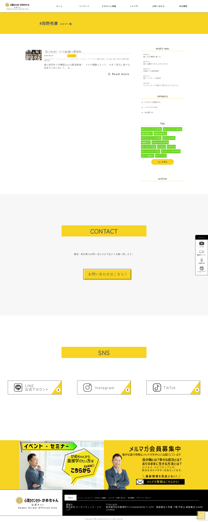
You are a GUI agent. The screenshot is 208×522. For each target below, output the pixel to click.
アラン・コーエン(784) (152, 138)
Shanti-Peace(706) (160, 142)
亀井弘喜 (100, 59)
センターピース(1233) (173, 129)
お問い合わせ (158, 6)
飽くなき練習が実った (152, 56)
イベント (67, 59)
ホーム (59, 6)
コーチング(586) (149, 147)
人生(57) (162, 147)
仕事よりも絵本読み (151, 71)
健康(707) (146, 142)
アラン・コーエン (56, 59)
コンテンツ (84, 6)
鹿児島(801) (147, 133)
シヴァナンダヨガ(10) (171, 151)
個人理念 (113, 59)
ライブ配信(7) (148, 155)
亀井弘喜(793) (160, 133)
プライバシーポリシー (144, 498)
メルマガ (134, 6)
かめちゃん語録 (109, 6)
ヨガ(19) (172, 147)
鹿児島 (47, 60)
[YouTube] (201, 244)
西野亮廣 (125, 59)
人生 (107, 59)
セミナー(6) (161, 155)
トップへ (201, 516)
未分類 (147, 112)
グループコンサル (89, 59)
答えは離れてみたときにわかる (155, 64)
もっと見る (162, 162)
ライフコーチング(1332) (152, 129)
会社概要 (183, 6)
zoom (47, 59)
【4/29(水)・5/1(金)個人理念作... (63, 51)
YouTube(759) (169, 138)
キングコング (77, 59)
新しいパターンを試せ (152, 78)
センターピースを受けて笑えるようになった (160, 85)
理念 (119, 59)
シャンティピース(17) (151, 151)
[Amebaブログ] (201, 269)
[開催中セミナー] (201, 252)
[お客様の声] (201, 260)
